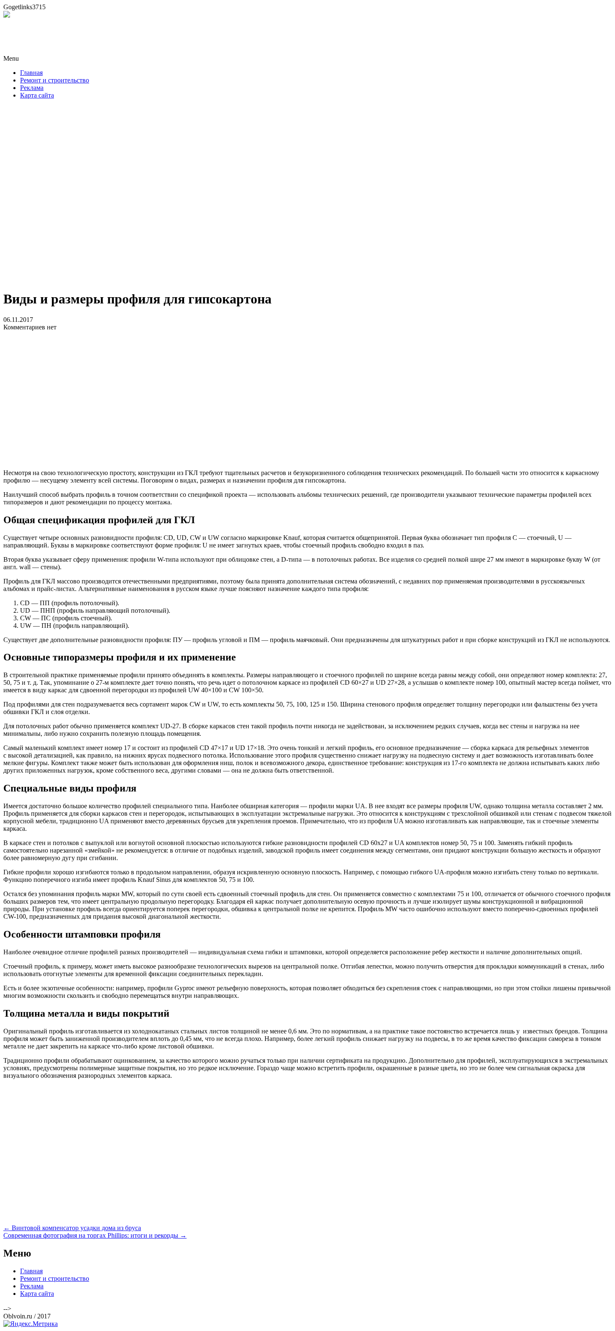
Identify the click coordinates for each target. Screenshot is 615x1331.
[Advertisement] (307, 197)
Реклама (32, 87)
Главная (31, 72)
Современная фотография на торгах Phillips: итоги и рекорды (95, 1235)
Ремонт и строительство (54, 80)
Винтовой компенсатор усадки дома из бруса (72, 1227)
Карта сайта (37, 95)
